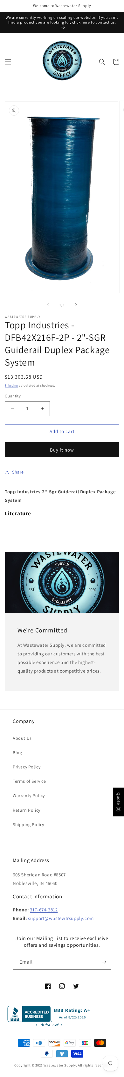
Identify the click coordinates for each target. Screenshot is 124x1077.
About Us (22, 738)
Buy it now (62, 450)
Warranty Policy (29, 795)
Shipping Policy (28, 824)
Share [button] (18, 472)
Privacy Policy (26, 767)
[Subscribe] (104, 962)
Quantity (13, 396)
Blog (17, 752)
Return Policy (26, 810)
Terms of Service (29, 781)
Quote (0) (118, 802)
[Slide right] (76, 305)
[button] (8, 62)
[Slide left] (48, 305)
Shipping (11, 385)
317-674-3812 (44, 910)
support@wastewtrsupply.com (61, 918)
